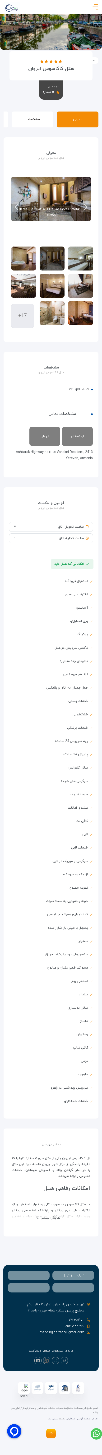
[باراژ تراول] (12, 8)
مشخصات (33, 119)
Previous (85, 207)
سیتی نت (53, 1419)
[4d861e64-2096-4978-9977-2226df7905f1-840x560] (52, 286)
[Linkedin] (38, 1360)
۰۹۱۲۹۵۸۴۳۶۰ (74, 1326)
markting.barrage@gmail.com (62, 1332)
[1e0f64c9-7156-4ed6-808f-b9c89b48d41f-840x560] (23, 258)
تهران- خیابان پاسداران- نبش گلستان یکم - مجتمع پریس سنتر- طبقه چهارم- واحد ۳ (54, 1307)
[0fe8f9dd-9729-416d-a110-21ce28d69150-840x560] (80, 258)
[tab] (73, 1275)
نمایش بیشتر (50, 1218)
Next (16, 207)
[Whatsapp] (64, 1360)
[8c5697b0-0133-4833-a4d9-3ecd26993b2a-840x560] (80, 313)
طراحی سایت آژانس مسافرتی (82, 1419)
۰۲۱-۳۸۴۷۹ (76, 1320)
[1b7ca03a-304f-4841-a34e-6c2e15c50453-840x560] (52, 258)
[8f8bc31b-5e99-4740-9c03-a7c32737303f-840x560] (52, 313)
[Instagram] (55, 1360)
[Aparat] (46, 1360)
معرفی (77, 119)
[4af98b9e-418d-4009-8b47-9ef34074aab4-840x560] (80, 286)
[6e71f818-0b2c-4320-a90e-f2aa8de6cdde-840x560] (23, 286)
